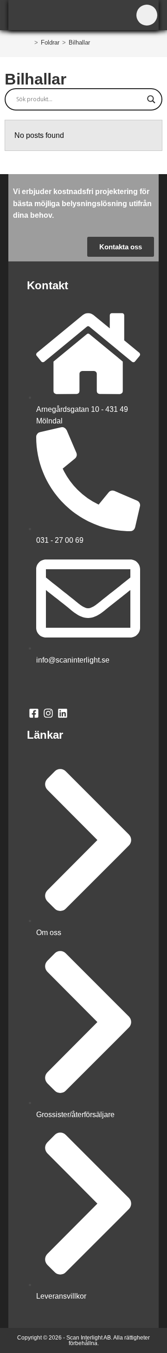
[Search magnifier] (151, 99)
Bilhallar (79, 42)
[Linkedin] (63, 713)
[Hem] (29, 42)
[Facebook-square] (34, 713)
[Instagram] (48, 713)
